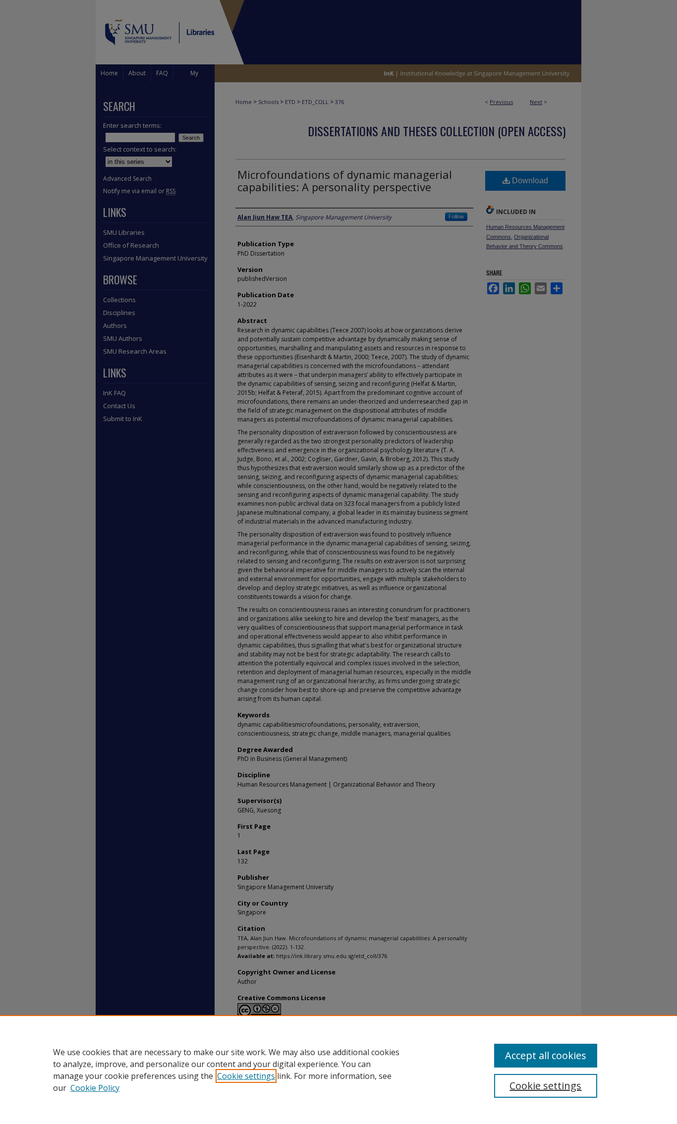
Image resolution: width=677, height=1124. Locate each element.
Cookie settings (246, 1075)
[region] (338, 1069)
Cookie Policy (94, 1087)
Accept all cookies (545, 1055)
